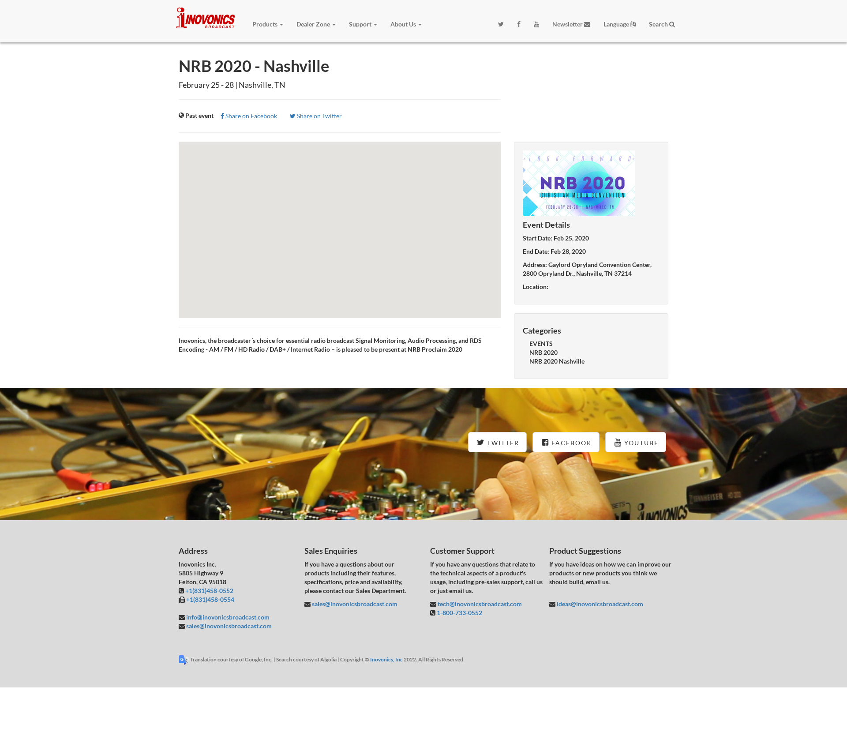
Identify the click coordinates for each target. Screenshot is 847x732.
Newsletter (568, 24)
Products (265, 24)
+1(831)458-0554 (210, 599)
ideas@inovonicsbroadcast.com (599, 604)
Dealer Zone (313, 24)
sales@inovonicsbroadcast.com (228, 626)
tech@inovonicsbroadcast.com (479, 604)
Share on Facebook (250, 116)
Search (659, 24)
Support (361, 24)
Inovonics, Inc (386, 659)
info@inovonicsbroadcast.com (227, 617)
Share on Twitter (319, 116)
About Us (403, 24)
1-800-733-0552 (459, 612)
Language (616, 24)
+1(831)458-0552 (209, 590)
